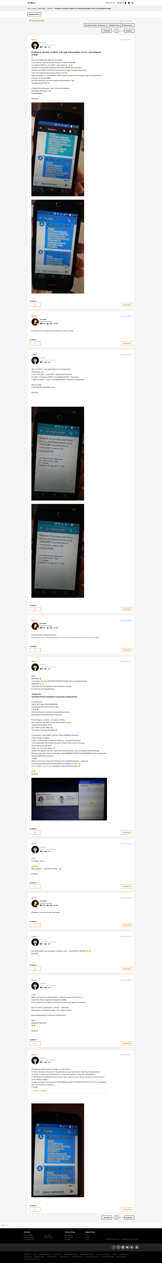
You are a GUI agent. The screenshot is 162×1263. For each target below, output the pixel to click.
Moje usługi (41, 8)
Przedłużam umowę (29, 1237)
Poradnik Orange (124, 1254)
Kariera (87, 1239)
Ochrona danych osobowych (92, 1256)
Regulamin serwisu (52, 1256)
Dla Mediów (68, 1239)
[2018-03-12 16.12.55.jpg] (57, 247)
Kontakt (87, 1237)
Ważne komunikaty (39, 1256)
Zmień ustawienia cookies (70, 1254)
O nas (87, 1235)
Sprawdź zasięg (48, 1237)
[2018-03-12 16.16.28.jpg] (57, 551)
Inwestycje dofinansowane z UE (32, 1259)
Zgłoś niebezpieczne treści (86, 1254)
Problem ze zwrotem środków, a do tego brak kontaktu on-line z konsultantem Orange (66, 53)
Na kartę (49, 8)
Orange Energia (28, 1256)
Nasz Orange (32, 8)
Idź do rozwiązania (127, 21)
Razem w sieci (57, 1254)
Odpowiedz (127, 305)
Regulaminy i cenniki (29, 1239)
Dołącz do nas (110, 3)
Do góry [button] (5, 1225)
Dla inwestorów (69, 1237)
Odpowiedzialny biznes (45, 1254)
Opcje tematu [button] (33, 14)
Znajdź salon (47, 1235)
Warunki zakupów (64, 1256)
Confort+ (114, 1254)
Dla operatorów (69, 1235)
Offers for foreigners (121, 1256)
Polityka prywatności (77, 1256)
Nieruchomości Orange (108, 1256)
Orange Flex (27, 1254)
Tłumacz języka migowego (103, 1254)
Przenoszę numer (28, 1235)
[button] (132, 39)
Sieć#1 (34, 1254)
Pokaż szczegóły (40, 1091)
